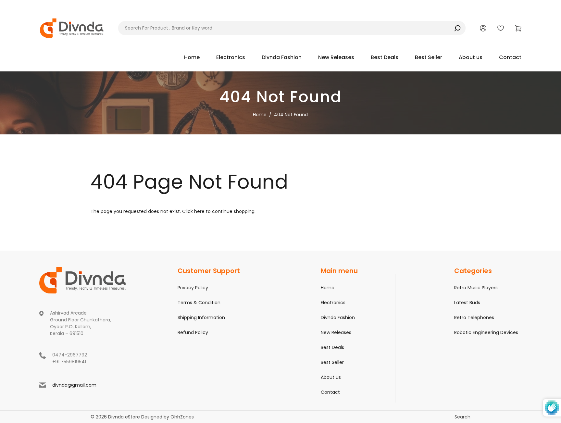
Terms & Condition (199, 302)
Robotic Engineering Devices (486, 332)
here (199, 211)
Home (260, 114)
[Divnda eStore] (71, 27)
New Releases (336, 332)
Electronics (333, 302)
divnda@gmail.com (74, 385)
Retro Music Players (476, 287)
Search (462, 417)
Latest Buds (467, 302)
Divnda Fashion (338, 317)
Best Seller (332, 362)
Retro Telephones (474, 317)
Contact (330, 392)
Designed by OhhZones (167, 417)
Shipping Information (201, 317)
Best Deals (332, 347)
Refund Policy (193, 332)
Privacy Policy (193, 287)
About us (331, 377)
